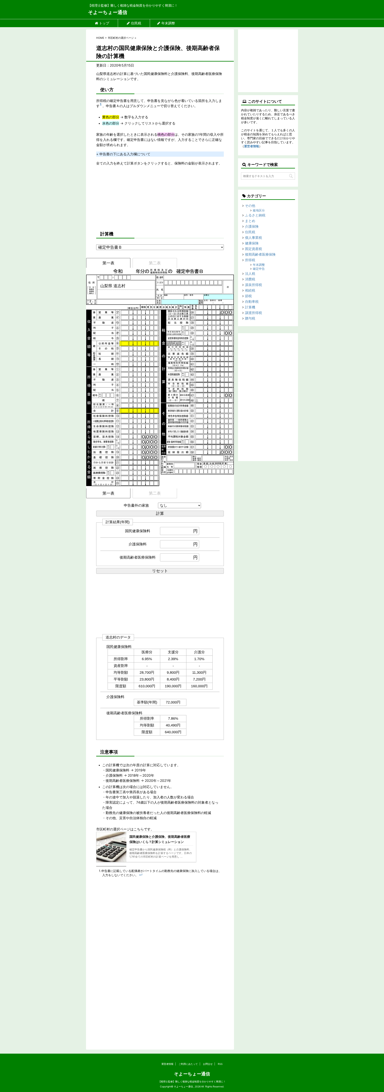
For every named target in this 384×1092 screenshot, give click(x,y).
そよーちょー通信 (107, 12)
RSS (220, 1063)
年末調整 (168, 23)
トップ (104, 23)
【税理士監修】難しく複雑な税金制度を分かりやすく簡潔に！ (192, 1081)
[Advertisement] (160, 198)
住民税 (136, 23)
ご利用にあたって (188, 1063)
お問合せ (208, 1063)
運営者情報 (251, 146)
